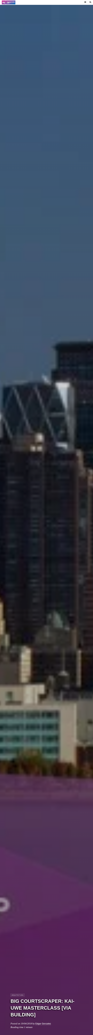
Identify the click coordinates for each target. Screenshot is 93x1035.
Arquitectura (17, 995)
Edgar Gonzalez (43, 1023)
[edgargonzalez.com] (8, 2)
